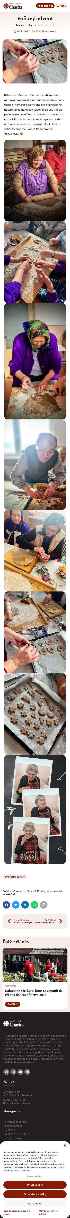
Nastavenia (35, 1203)
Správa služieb (34, 1176)
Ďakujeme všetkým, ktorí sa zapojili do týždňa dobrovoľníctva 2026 (34, 993)
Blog (30, 25)
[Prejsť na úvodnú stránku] (13, 1023)
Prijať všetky (35, 1185)
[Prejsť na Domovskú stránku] (13, 6)
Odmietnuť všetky (35, 1194)
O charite (9, 1129)
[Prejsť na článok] (35, 965)
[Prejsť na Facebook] (6, 1072)
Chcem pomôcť (12, 1125)
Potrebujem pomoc (15, 1121)
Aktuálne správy (46, 31)
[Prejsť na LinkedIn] (27, 1072)
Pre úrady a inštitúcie (16, 1134)
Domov (20, 25)
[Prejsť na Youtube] (20, 1072)
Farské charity (12, 1138)
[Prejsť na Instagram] (13, 1072)
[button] (65, 1145)
